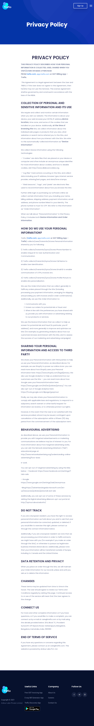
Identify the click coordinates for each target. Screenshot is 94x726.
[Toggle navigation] (91, 5)
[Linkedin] (84, 694)
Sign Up (80, 6)
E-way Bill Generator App (34, 698)
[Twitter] (79, 694)
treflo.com (31, 74)
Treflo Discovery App (33, 703)
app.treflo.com (43, 74)
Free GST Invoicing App (33, 693)
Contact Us (52, 703)
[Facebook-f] (74, 694)
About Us (51, 693)
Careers (51, 698)
